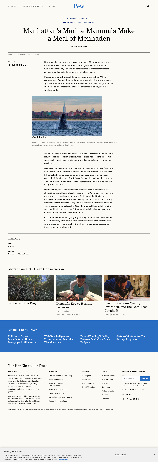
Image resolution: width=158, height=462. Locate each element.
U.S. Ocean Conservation (45, 269)
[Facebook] (123, 399)
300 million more (82, 206)
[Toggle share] (148, 59)
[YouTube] (137, 399)
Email (123, 375)
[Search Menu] (148, 6)
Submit (145, 379)
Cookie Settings (120, 454)
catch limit (91, 196)
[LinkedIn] (130, 399)
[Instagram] (127, 399)
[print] (24, 65)
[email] (20, 65)
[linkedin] (13, 65)
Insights (85, 371)
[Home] (28, 365)
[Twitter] (134, 399)
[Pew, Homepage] (79, 6)
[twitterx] (17, 65)
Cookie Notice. (63, 459)
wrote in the (88, 153)
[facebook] (9, 65)
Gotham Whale (99, 77)
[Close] (154, 454)
